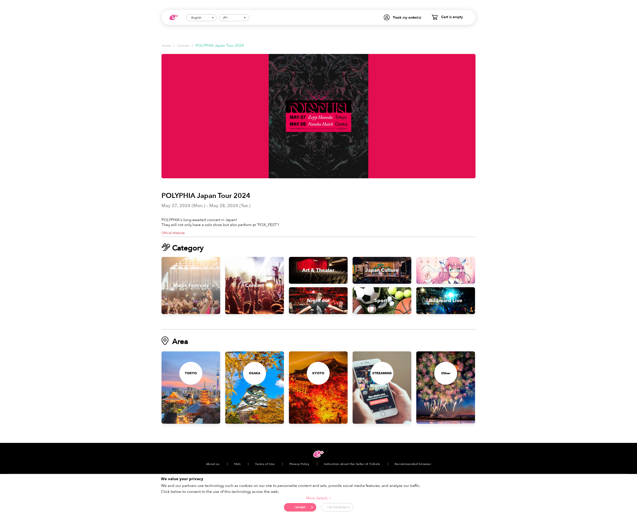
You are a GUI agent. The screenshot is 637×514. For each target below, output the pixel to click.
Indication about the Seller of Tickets (352, 464)
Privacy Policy (299, 464)
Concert (183, 46)
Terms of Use (264, 464)
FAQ (237, 464)
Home (166, 46)
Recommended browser (413, 464)
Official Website (173, 233)
